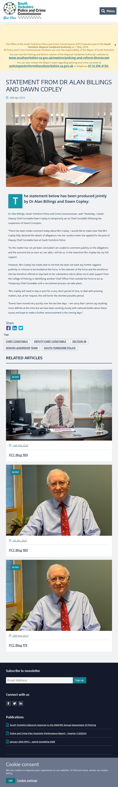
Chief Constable (17, 341)
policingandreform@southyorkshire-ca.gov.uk (41, 66)
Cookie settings (27, 780)
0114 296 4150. (98, 66)
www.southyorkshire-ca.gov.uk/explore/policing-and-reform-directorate (59, 58)
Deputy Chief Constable (50, 341)
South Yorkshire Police (60, 348)
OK (11, 780)
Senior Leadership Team (22, 348)
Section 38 (79, 341)
